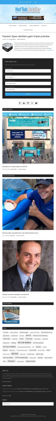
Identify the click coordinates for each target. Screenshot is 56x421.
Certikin (21, 339)
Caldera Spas (6, 339)
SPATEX (14, 354)
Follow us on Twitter (6, 395)
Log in (44, 416)
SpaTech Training (6, 354)
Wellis (4, 361)
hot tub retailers (9, 347)
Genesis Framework (32, 416)
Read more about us (6, 381)
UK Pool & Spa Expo (21, 357)
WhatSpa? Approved (20, 361)
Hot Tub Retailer (28, 10)
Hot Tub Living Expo (38, 343)
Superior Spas (39, 354)
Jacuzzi (38, 347)
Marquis (5, 350)
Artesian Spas (6, 335)
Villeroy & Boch (33, 357)
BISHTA (28, 335)
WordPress (39, 416)
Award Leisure (14, 335)
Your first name (8, 68)
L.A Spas (44, 347)
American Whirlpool (14, 332)
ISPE (33, 347)
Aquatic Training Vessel (34, 332)
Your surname (8, 74)
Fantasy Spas (45, 338)
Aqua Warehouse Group (46, 332)
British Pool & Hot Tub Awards (40, 335)
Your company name (10, 80)
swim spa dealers (8, 357)
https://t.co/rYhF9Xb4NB (25, 391)
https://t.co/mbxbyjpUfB (32, 388)
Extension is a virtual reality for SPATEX (14, 166)
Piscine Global (32, 350)
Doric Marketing (37, 338)
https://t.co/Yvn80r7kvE (22, 388)
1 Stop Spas (5, 332)
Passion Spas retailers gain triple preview (26, 36)
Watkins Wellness (48, 357)
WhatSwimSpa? (30, 361)
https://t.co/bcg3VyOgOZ (36, 391)
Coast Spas (29, 339)
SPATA (48, 350)
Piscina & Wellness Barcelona (22, 350)
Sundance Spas (30, 354)
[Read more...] (50, 50)
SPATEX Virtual (22, 354)
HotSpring (13, 343)
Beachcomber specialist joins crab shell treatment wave (20, 233)
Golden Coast (6, 343)
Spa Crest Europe (41, 350)
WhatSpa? (11, 361)
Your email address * (10, 87)
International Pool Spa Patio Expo (24, 347)
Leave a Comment (21, 39)
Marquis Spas (12, 350)
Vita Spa (40, 357)
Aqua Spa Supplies (24, 332)
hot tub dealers (24, 342)
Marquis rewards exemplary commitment (15, 294)
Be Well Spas (22, 335)
